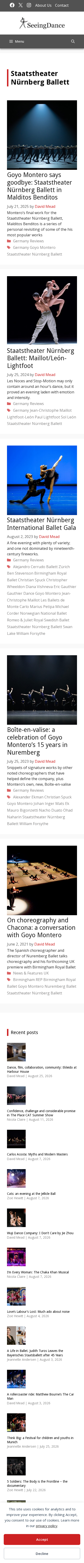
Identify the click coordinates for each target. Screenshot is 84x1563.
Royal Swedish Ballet (51, 620)
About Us (43, 5)
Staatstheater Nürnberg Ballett (34, 254)
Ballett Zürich (58, 566)
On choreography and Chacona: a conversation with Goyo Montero (41, 928)
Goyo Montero (43, 247)
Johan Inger (44, 803)
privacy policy (46, 1525)
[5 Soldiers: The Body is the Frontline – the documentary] (16, 1472)
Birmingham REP (27, 979)
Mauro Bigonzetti (22, 810)
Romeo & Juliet (20, 620)
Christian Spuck (31, 579)
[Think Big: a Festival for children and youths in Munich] (16, 1428)
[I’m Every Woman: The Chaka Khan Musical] (16, 1263)
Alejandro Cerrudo (29, 566)
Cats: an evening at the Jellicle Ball (31, 1194)
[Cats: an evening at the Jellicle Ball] (16, 1184)
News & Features (28, 973)
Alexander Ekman (28, 797)
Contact (62, 5)
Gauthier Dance (20, 593)
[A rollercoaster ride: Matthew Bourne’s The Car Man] (16, 1385)
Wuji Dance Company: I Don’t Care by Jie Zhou (40, 1233)
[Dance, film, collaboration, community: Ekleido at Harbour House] (16, 1058)
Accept (42, 1539)
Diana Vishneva (39, 586)
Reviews (37, 241)
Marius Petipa (42, 606)
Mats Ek (62, 803)
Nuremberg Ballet (60, 986)
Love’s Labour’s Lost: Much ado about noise (38, 1311)
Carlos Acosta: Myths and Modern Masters (37, 1154)
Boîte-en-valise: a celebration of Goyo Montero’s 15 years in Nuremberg (37, 741)
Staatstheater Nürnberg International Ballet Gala (41, 523)
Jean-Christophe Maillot (51, 410)
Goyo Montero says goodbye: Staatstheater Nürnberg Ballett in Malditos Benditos (39, 186)
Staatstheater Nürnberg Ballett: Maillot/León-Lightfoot (40, 358)
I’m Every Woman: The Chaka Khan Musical (38, 1272)
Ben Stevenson (20, 573)
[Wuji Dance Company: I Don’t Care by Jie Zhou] (16, 1224)
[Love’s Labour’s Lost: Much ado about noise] (16, 1302)
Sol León (68, 417)
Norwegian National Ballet (43, 613)
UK (46, 973)
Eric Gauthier (65, 586)
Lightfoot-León (20, 417)
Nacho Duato (50, 810)
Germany (21, 241)
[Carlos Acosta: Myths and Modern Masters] (16, 1145)
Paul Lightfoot (47, 417)
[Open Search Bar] (72, 41)
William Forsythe (30, 633)
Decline (42, 1553)
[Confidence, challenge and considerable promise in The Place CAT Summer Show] (16, 1101)
